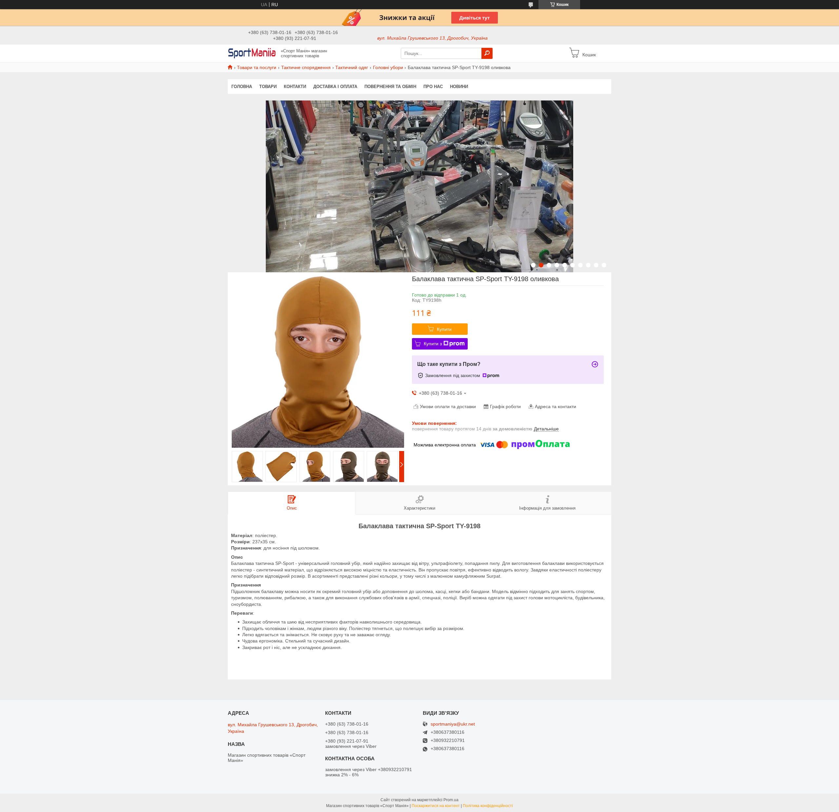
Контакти (295, 86)
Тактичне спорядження (306, 67)
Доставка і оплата (335, 86)
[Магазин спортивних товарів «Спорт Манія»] (252, 53)
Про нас (433, 86)
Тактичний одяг (351, 67)
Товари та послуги (256, 67)
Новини (459, 86)
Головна (241, 86)
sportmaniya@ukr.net (453, 724)
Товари (268, 86)
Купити (444, 329)
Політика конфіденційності (488, 805)
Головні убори (388, 67)
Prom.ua (451, 800)
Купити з (433, 343)
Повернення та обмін (390, 86)
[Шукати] (487, 53)
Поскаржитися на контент (436, 805)
